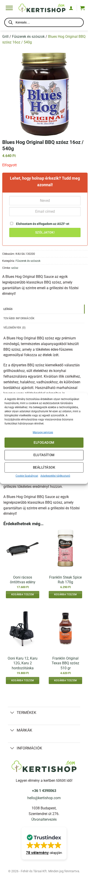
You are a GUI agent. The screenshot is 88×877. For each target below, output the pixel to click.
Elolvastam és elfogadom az (42, 224)
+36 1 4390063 (44, 791)
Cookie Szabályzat (27, 475)
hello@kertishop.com (44, 798)
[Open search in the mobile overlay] (44, 23)
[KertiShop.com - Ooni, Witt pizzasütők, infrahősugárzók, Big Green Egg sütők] (42, 8)
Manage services (43, 432)
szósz (14, 267)
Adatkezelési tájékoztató (55, 475)
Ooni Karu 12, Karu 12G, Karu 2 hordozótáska (22, 663)
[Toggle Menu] (9, 8)
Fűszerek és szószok (28, 37)
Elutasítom (44, 455)
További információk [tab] (19, 318)
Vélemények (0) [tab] (14, 327)
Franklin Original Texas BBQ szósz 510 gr (65, 663)
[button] (82, 8)
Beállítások (44, 467)
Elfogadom (44, 443)
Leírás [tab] (8, 309)
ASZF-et (63, 224)
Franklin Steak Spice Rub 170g (65, 579)
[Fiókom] (71, 8)
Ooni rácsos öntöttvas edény (22, 579)
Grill (5, 37)
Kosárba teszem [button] (22, 594)
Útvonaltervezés (44, 819)
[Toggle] (12, 712)
